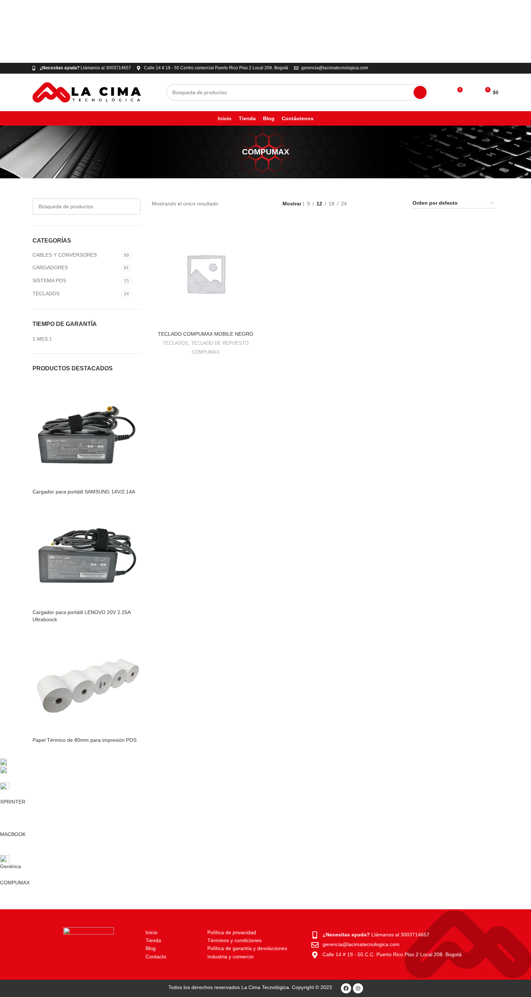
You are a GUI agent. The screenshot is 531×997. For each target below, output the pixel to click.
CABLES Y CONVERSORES (65, 255)
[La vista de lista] (363, 203)
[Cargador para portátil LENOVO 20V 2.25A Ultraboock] (87, 554)
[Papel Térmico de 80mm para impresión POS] (87, 682)
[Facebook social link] (478, 68)
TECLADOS (46, 293)
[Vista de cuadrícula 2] (374, 203)
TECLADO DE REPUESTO (220, 343)
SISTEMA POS (49, 280)
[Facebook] (346, 988)
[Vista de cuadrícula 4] (397, 203)
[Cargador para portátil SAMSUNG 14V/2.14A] (87, 433)
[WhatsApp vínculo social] (486, 68)
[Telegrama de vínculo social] (494, 68)
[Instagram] (358, 988)
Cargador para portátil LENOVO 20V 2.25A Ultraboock (81, 615)
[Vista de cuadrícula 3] (386, 203)
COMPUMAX (206, 352)
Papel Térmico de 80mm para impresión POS (85, 740)
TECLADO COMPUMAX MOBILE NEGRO (205, 334)
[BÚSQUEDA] (420, 92)
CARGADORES (50, 267)
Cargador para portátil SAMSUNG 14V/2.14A (84, 492)
